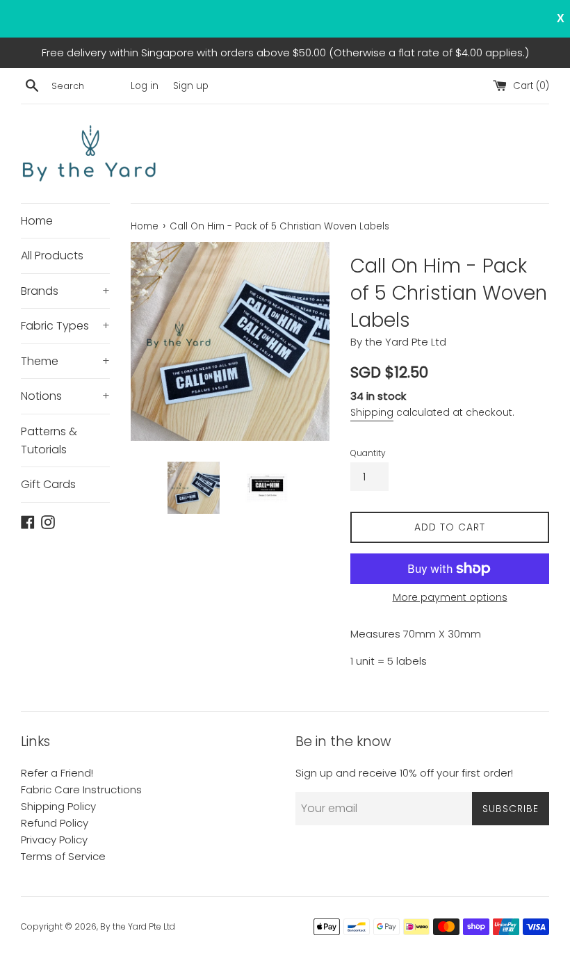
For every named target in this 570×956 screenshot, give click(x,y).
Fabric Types (65, 326)
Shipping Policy (58, 806)
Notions (65, 396)
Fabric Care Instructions (81, 789)
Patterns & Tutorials (49, 440)
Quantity (368, 453)
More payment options (450, 597)
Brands (65, 291)
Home (37, 221)
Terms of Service (63, 856)
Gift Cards (48, 484)
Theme (65, 361)
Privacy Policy (54, 839)
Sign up (191, 85)
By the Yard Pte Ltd (137, 926)
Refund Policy (54, 823)
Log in (144, 85)
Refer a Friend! (57, 772)
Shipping (371, 412)
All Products (52, 256)
